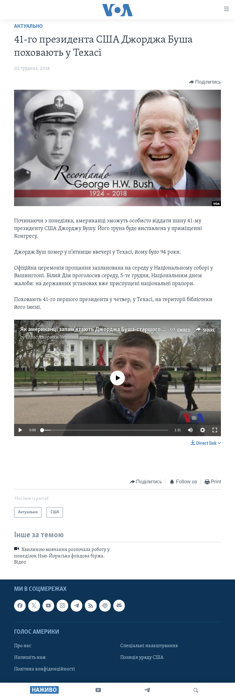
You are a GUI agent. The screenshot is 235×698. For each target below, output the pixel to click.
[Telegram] (147, 690)
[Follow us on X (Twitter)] (34, 606)
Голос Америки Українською (57, 337)
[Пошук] (196, 690)
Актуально (28, 26)
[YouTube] (98, 690)
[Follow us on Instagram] (62, 606)
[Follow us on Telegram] (76, 606)
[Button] (205, 82)
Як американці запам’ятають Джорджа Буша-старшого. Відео (98, 329)
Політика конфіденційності (44, 669)
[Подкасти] (105, 606)
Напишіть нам (30, 657)
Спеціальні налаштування (149, 645)
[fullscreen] (215, 430)
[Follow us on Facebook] (20, 606)
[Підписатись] (119, 606)
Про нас (22, 645)
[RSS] (90, 606)
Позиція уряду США (141, 657)
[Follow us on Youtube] (48, 606)
